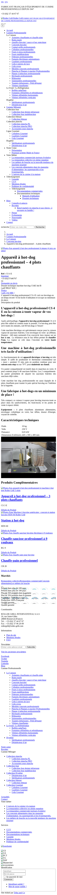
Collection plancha (14, 756)
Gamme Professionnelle (16, 33)
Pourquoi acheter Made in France (26, 153)
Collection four (12, 766)
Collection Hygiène (14, 773)
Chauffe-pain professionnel (19, 560)
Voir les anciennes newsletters (13, 652)
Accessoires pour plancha (22, 763)
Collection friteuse (14, 780)
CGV (14, 181)
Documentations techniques (17, 834)
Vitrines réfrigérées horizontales (25, 733)
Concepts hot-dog (13, 241)
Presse (14, 213)
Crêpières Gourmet (20, 787)
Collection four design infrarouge (25, 768)
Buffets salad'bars (19, 728)
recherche (5, 227)
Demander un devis (9, 283)
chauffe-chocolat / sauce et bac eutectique (29, 680)
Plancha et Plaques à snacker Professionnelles (31, 709)
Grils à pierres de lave (21, 701)
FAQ (8, 640)
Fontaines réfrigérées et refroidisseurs (27, 730)
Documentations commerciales (30, 191)
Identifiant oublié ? (16, 884)
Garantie (15, 179)
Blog (8, 201)
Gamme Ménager (13, 107)
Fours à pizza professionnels (23, 689)
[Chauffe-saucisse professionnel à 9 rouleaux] (27, 533)
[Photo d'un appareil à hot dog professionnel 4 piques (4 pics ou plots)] (28, 251)
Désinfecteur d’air (19, 742)
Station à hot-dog (12, 520)
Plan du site (11, 635)
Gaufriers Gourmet (19, 790)
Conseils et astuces (19, 203)
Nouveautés (17, 217)
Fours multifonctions (20, 692)
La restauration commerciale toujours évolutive (31, 157)
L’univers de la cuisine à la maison (26, 174)
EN (6, 2)
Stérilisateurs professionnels (23, 740)
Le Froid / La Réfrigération (17, 725)
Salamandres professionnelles (24, 718)
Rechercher (40, 227)
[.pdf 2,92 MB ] (7, 293)
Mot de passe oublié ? (17, 886)
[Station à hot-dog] (28, 515)
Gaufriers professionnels (22, 699)
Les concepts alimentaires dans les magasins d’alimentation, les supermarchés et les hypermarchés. (30, 169)
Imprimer (5, 276)
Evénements (17, 215)
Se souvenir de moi (14, 877)
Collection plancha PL (21, 759)
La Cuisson (11, 239)
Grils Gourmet (18, 792)
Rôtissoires (16, 716)
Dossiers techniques (30, 198)
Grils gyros (16, 704)
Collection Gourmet (14, 785)
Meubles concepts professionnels (25, 706)
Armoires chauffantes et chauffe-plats (27, 675)
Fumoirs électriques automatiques (26, 697)
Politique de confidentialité (23, 186)
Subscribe (31, 647)
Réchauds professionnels (22, 713)
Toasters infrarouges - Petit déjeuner (27, 721)
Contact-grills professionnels (23, 685)
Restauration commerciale (31, 581)
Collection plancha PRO (22, 761)
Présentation (17, 150)
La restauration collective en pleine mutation (30, 160)
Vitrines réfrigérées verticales (24, 735)
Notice (4, 290)
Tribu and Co (19, 893)
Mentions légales (19, 184)
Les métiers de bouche (20, 583)
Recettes (15, 205)
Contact (9, 222)
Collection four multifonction (24, 771)
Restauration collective (10, 581)
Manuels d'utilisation (31, 196)
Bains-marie (17, 677)
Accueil (9, 30)
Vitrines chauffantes (20, 723)
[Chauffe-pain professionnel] (17, 555)
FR (2, 2)
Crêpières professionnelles (23, 687)
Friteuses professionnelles (22, 694)
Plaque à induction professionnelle (26, 711)
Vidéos (14, 220)
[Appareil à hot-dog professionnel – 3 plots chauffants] (28, 490)
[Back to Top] (2, 586)
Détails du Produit (8, 510)
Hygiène (10, 737)
